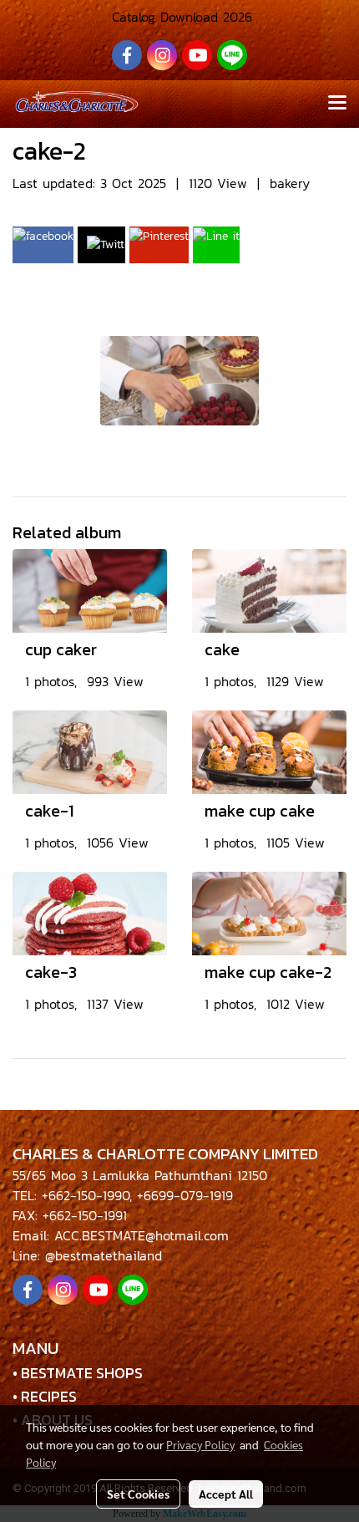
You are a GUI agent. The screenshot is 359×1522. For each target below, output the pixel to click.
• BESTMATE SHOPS (78, 1373)
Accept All (226, 1493)
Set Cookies (138, 1493)
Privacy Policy (200, 1444)
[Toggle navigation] (337, 103)
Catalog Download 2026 (179, 17)
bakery (290, 183)
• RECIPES (45, 1396)
